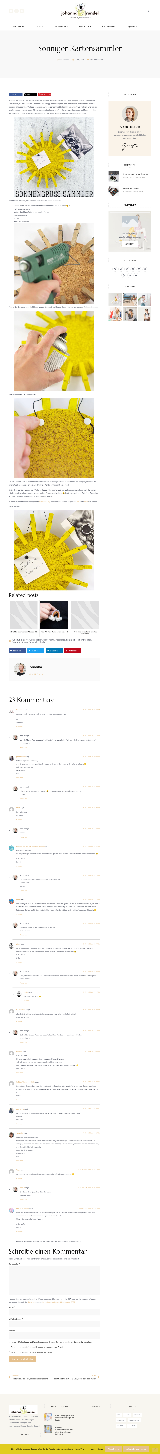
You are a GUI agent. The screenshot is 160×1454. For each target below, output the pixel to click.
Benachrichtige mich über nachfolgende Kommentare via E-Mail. (37, 1347)
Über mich (84, 26)
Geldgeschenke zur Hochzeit (136, 174)
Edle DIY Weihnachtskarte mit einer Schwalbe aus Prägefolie (63, 1430)
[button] (148, 11)
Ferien (39, 639)
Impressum (132, 26)
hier (78, 501)
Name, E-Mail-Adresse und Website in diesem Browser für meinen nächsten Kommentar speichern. (51, 1342)
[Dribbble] (123, 275)
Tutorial (33, 642)
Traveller (20, 1133)
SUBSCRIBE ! (130, 244)
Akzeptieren (113, 1449)
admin (22, 1188)
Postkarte (60, 639)
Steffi (18, 808)
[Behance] (129, 275)
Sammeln (71, 639)
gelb (45, 639)
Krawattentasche (130, 188)
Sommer (16, 642)
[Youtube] (136, 275)
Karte (51, 639)
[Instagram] (16, 11)
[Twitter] (120, 269)
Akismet (31, 1302)
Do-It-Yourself (18, 26)
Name (12, 1307)
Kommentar (14, 1264)
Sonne (25, 642)
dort (86, 501)
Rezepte (39, 26)
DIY (33, 639)
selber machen (84, 639)
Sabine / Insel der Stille (25, 1082)
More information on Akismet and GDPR (58, 1302)
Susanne (19, 710)
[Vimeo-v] (144, 269)
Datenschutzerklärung (136, 1449)
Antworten (19, 726)
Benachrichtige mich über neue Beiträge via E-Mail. (31, 1352)
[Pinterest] (22, 11)
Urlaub (41, 642)
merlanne (20, 1109)
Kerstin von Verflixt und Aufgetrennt (30, 846)
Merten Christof (22, 1208)
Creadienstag (44, 501)
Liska (18, 944)
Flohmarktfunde (61, 26)
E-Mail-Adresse (16, 1319)
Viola (18, 1170)
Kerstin (19, 1051)
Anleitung (17, 639)
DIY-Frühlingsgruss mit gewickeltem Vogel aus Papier (64, 1417)
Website (12, 1330)
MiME (18, 899)
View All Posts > (36, 674)
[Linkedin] (138, 269)
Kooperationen (109, 26)
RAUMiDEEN (21, 1010)
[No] (155, 1450)
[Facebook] (11, 11)
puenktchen (21, 756)
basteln (26, 639)
